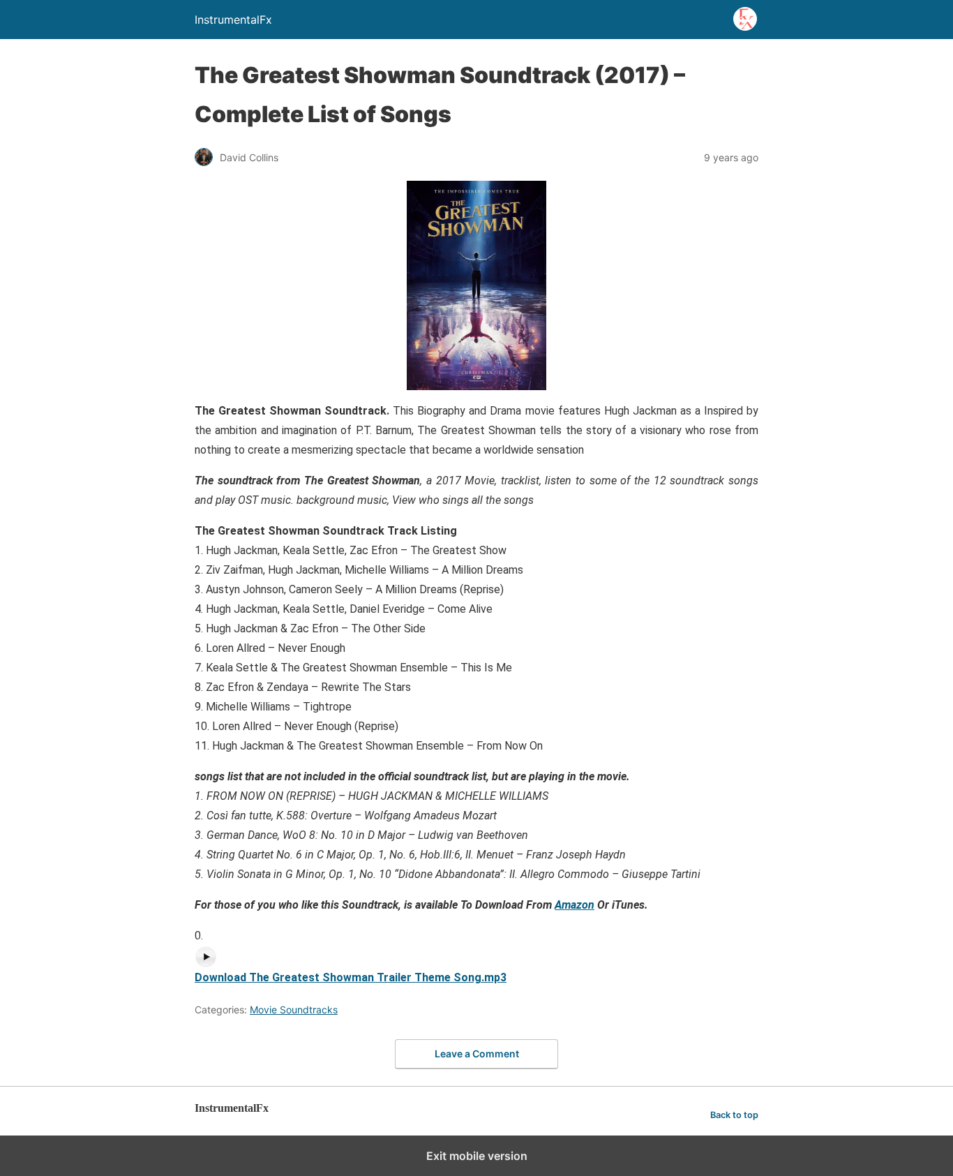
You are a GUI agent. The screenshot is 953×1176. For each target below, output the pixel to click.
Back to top (734, 1115)
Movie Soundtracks (294, 1009)
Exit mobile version (476, 1156)
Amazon (574, 904)
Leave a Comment (477, 1053)
